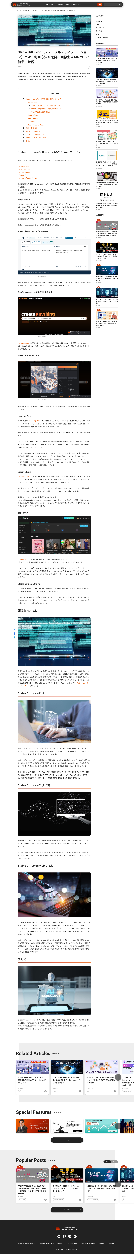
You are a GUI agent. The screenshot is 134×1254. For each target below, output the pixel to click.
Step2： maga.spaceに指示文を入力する (46, 109)
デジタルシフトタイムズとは (26, 1243)
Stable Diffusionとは (33, 131)
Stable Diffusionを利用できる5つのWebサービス (43, 99)
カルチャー (99, 28)
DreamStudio (24, 476)
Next (118, 1077)
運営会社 (60, 1243)
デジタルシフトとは (46, 1243)
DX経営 (98, 21)
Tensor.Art (31, 122)
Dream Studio (32, 118)
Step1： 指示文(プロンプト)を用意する (45, 105)
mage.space (32, 102)
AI (89, 67)
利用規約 (111, 1243)
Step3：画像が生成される (40, 112)
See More (67, 1140)
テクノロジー (100, 31)
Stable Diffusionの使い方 (35, 135)
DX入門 (98, 24)
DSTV (99, 4)
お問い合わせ (72, 1243)
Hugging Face (33, 115)
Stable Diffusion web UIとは (36, 138)
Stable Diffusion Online (36, 125)
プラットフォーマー (102, 37)
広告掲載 (101, 1243)
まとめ (28, 141)
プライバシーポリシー (87, 1243)
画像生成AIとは (31, 128)
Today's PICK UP (127, 1091)
